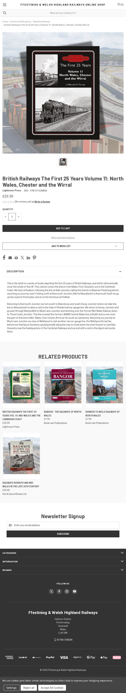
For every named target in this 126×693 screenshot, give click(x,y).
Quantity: (7, 209)
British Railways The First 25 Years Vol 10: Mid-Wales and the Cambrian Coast (21, 415)
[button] (41, 201)
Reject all (28, 688)
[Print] (16, 257)
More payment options (63, 237)
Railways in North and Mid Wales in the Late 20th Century (20, 484)
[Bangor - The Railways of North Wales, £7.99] (63, 385)
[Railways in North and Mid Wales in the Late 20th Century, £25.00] (21, 456)
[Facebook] (4, 257)
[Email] (10, 257)
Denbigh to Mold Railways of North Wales (102, 413)
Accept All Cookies (52, 688)
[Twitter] (22, 257)
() (122, 4)
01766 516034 (64, 639)
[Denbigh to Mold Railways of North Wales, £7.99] (104, 385)
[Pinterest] (34, 257)
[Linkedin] (28, 257)
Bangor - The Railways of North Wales (62, 413)
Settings (11, 688)
